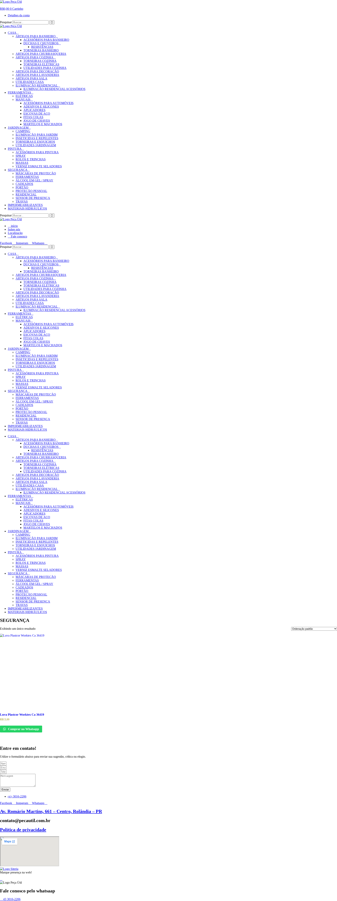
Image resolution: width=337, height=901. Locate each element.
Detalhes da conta (19, 15)
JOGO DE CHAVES (36, 120)
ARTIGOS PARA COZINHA (34, 57)
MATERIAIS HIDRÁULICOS (27, 208)
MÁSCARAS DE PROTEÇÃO (36, 173)
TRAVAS (22, 201)
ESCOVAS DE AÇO (36, 113)
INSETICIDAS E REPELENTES (37, 138)
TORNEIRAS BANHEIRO (41, 50)
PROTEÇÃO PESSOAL (31, 191)
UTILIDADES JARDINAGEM (36, 145)
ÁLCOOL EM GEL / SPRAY (34, 180)
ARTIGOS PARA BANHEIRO (36, 36)
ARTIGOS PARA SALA (31, 78)
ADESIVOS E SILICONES (41, 106)
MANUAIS (23, 99)
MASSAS (22, 162)
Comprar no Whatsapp (23, 729)
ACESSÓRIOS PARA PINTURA (37, 152)
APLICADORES (34, 110)
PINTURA (15, 148)
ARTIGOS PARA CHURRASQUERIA (41, 53)
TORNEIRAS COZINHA (40, 61)
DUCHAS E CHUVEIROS (41, 43)
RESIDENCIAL (26, 194)
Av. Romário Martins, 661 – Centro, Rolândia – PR (51, 811)
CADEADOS (24, 184)
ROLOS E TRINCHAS (31, 159)
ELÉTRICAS (24, 96)
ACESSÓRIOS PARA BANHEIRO (46, 39)
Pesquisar (6, 22)
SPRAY (21, 155)
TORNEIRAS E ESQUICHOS (35, 141)
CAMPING (23, 131)
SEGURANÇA (17, 169)
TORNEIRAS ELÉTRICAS (41, 64)
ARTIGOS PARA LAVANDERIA (37, 75)
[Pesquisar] (51, 22)
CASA (12, 32)
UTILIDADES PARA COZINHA (45, 68)
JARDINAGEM (18, 127)
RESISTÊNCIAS (42, 46)
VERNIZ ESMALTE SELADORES (39, 166)
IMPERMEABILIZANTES (25, 205)
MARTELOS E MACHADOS (42, 124)
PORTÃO (22, 187)
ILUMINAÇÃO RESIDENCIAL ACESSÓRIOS (54, 89)
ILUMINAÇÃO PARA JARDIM (37, 134)
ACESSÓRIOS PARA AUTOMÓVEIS (48, 103)
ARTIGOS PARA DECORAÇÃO (37, 71)
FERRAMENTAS (19, 92)
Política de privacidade (23, 829)
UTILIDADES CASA (30, 82)
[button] (1, 5)
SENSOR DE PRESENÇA (33, 198)
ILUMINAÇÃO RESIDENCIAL (37, 85)
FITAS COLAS (33, 117)
